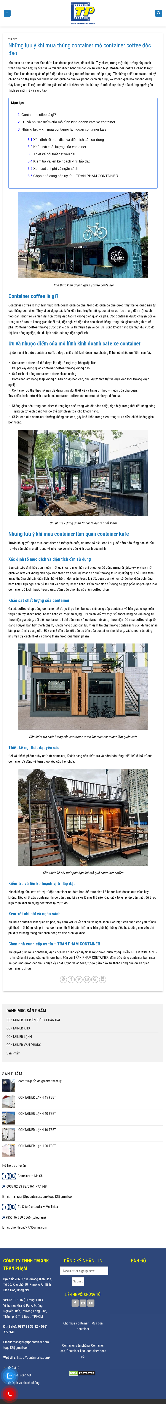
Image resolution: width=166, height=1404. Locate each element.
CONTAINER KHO (18, 1028)
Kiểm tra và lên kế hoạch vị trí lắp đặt (61, 161)
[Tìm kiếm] (159, 13)
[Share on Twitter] (79, 979)
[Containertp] (83, 13)
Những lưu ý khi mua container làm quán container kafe (64, 129)
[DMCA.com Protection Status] (82, 1373)
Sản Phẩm (13, 1053)
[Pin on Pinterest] (94, 979)
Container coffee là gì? (38, 115)
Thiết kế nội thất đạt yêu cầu (54, 154)
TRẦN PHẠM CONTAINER (91, 958)
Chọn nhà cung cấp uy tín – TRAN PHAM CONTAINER (75, 176)
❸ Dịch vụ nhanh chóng (24, 1383)
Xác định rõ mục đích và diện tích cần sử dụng (68, 140)
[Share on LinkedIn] (102, 979)
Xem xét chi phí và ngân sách (55, 168)
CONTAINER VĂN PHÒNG (23, 1045)
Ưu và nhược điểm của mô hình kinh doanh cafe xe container (68, 122)
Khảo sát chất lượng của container (60, 147)
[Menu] (7, 13)
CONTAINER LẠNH (19, 1037)
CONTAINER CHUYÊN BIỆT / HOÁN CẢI (33, 1020)
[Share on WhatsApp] (63, 979)
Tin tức (12, 39)
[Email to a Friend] (87, 979)
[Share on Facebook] (71, 979)
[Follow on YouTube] (90, 1303)
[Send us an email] (83, 1303)
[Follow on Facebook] (75, 1303)
